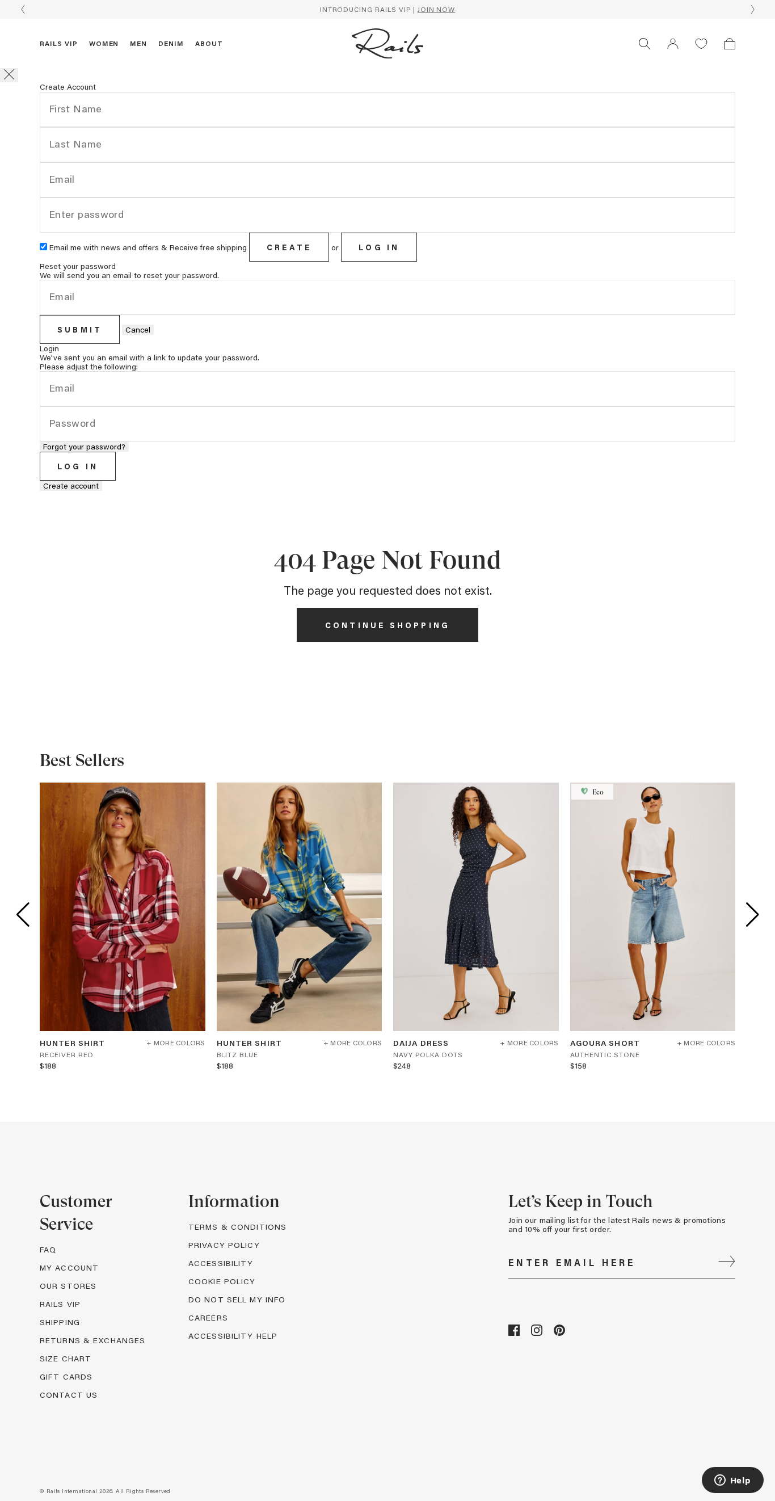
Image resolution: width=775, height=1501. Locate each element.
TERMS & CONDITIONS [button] (237, 1226)
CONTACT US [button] (69, 1394)
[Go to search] (644, 43)
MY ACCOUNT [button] (69, 1267)
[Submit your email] (726, 1263)
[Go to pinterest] (559, 1332)
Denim (171, 43)
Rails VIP (59, 43)
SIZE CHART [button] (65, 1358)
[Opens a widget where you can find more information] (732, 1481)
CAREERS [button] (208, 1317)
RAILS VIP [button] (60, 1303)
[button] (673, 43)
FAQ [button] (48, 1249)
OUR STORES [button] (68, 1285)
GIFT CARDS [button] (66, 1376)
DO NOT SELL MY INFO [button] (236, 1299)
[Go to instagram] (536, 1332)
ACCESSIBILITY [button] (221, 1263)
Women (104, 43)
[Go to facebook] (514, 1332)
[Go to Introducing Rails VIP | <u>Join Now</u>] (387, 9)
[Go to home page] (387, 43)
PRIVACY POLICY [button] (224, 1244)
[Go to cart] (729, 43)
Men (138, 43)
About (209, 43)
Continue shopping (387, 625)
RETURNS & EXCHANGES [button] (92, 1340)
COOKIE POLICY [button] (222, 1281)
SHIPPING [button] (60, 1322)
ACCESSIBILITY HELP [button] (232, 1335)
